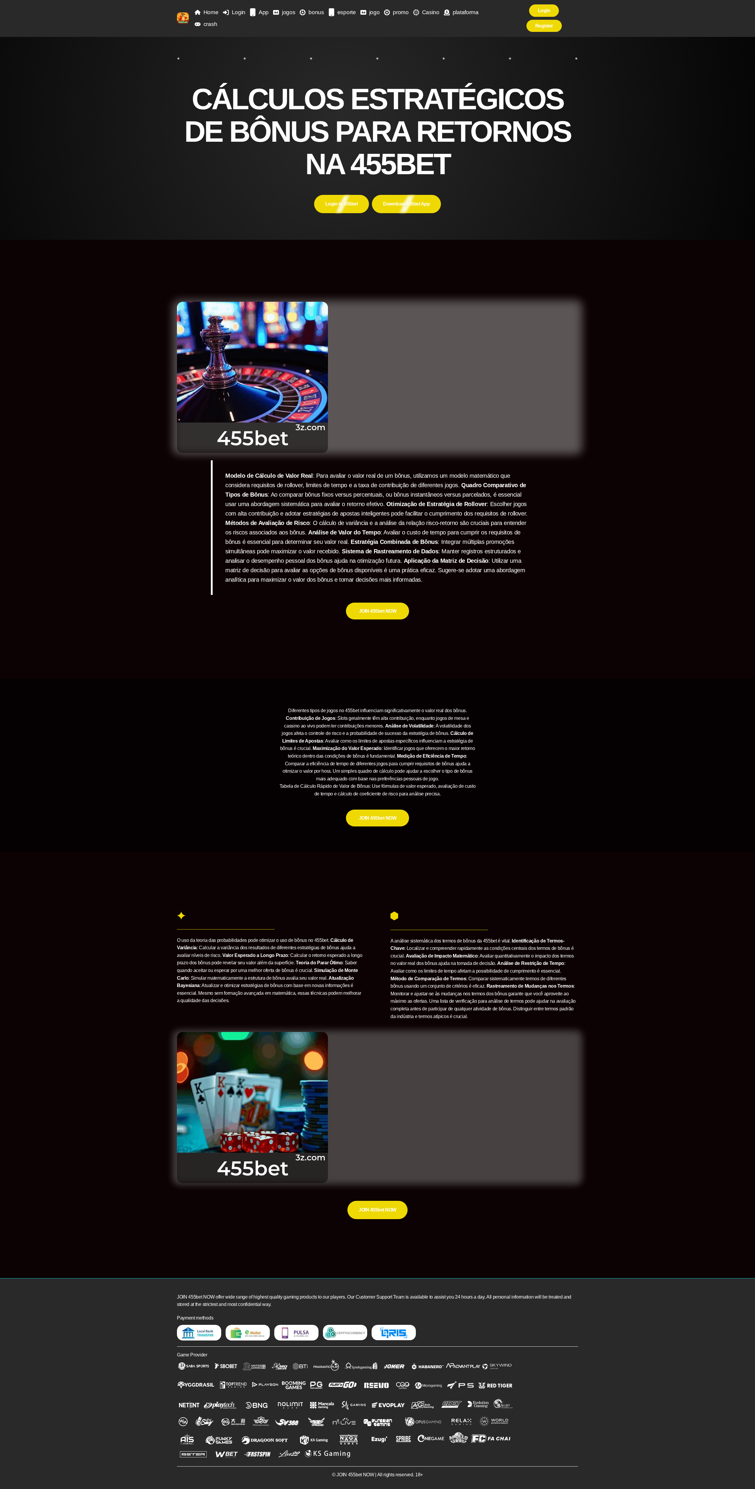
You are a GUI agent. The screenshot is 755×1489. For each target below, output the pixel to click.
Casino (430, 12)
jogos (288, 12)
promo (400, 12)
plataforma (466, 12)
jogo (374, 12)
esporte (346, 12)
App (264, 12)
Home (211, 12)
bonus (316, 12)
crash (210, 24)
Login (238, 12)
